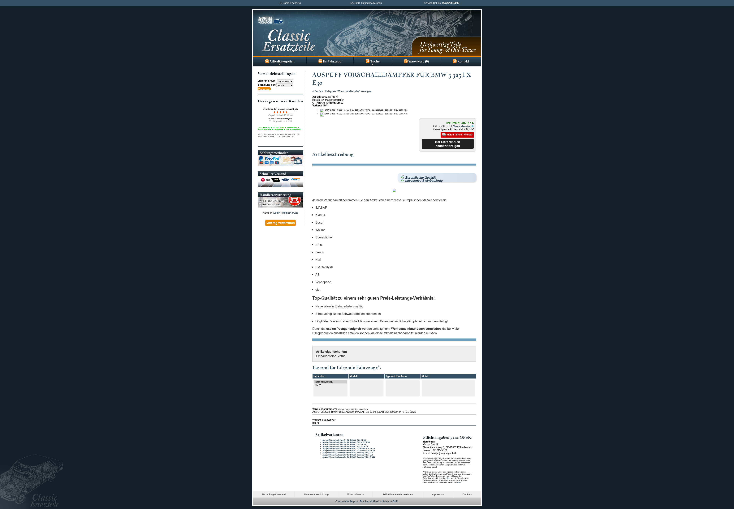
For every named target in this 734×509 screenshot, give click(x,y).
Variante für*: (320, 105)
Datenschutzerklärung (316, 494)
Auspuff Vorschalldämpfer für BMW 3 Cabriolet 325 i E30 (348, 451)
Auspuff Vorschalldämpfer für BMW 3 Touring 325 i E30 (347, 455)
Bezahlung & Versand (274, 494)
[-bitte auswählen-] (330, 381)
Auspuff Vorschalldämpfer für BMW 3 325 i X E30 (345, 446)
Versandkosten (462, 126)
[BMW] (330, 385)
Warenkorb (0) (418, 61)
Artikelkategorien (281, 61)
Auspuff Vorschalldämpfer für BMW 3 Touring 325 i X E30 (348, 457)
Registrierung (290, 212)
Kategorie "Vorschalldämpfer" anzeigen (348, 91)
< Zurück (317, 91)
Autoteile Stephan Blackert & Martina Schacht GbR (368, 501)
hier (448, 478)
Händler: (268, 212)
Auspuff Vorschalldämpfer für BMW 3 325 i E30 (344, 444)
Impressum (438, 494)
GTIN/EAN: (318, 102)
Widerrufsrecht (355, 494)
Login (276, 212)
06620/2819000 (450, 3)
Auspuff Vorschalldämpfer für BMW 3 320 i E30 (344, 440)
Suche (374, 61)
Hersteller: (318, 99)
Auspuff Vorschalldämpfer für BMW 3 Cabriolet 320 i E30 (348, 448)
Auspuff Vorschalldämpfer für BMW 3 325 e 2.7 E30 (346, 442)
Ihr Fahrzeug (331, 61)
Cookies (467, 494)
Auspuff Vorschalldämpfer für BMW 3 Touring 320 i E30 (347, 453)
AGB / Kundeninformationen (397, 494)
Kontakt (463, 61)
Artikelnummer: (321, 97)
